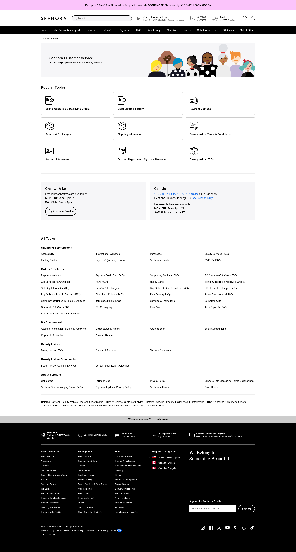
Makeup (92, 30)
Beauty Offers (84, 493)
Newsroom (46, 460)
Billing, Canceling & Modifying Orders (226, 402)
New (44, 30)
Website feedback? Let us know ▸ (148, 419)
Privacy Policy (47, 530)
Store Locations (122, 497)
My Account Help (155, 405)
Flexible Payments (123, 502)
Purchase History (86, 474)
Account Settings (86, 479)
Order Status (84, 470)
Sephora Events (48, 484)
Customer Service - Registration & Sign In (63, 405)
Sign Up (246, 508)
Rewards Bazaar (86, 497)
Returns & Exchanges (125, 460)
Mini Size (172, 30)
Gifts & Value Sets (206, 30)
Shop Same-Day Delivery (90, 511)
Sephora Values (48, 470)
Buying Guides (122, 484)
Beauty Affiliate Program (75, 402)
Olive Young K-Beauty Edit (67, 30)
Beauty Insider (84, 456)
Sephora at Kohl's (123, 493)
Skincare (107, 30)
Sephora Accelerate (50, 502)
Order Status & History (101, 402)
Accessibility (121, 507)
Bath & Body (153, 30)
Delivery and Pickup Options (128, 465)
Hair (138, 30)
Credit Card (138, 405)
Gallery (81, 465)
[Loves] (245, 18)
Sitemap (90, 530)
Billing (118, 474)
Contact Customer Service (129, 402)
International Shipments (126, 479)
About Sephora (48, 456)
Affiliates (45, 479)
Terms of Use (63, 530)
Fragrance (124, 30)
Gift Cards (228, 30)
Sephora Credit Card (87, 460)
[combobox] (102, 18)
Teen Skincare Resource (126, 511)
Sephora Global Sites (51, 493)
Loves (81, 502)
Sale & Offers (247, 30)
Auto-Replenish (85, 488)
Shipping (119, 470)
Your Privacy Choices (106, 530)
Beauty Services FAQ (125, 488)
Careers (45, 465)
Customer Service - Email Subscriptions (109, 405)
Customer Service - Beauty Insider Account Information (174, 402)
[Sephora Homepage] (53, 18)
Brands (187, 30)
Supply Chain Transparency (54, 474)
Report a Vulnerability (51, 511)
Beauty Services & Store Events (92, 484)
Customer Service (123, 456)
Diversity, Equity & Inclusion (54, 497)
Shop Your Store (85, 507)
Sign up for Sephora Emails (205, 501)
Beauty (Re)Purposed (51, 507)
